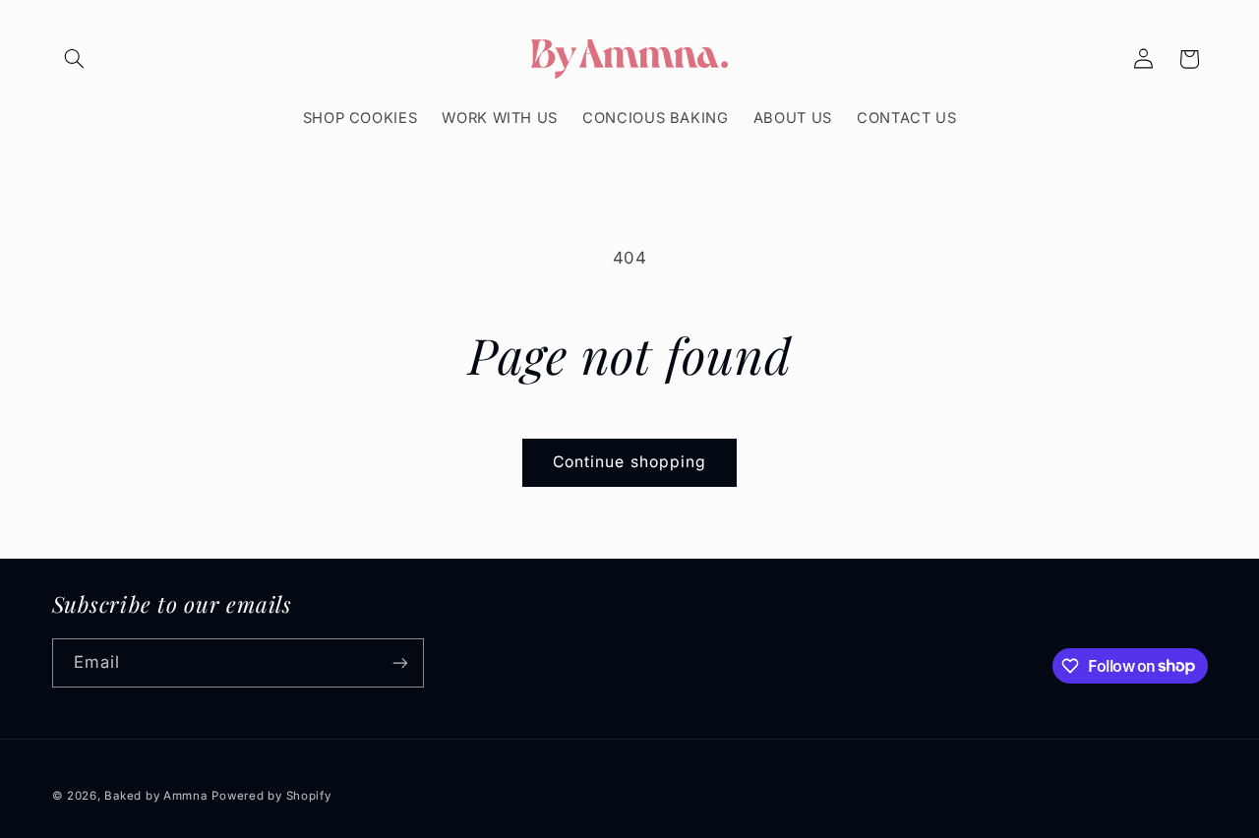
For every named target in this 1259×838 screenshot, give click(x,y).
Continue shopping (629, 461)
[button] (74, 59)
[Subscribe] (399, 662)
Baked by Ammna (155, 796)
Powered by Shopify (270, 796)
